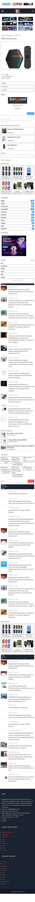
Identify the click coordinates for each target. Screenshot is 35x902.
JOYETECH (17, 228)
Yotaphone (4, 266)
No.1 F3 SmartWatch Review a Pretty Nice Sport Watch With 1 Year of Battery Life (21, 779)
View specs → (11, 132)
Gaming (17, 223)
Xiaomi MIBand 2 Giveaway (18, 494)
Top (2, 658)
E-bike (17, 220)
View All (32, 260)
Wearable (17, 217)
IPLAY (3, 848)
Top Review (4, 486)
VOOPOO (4, 837)
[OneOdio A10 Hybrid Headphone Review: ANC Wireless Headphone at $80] (4, 765)
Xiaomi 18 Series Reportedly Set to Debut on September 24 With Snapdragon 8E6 (20, 351)
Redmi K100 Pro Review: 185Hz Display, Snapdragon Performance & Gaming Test (20, 291)
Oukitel (4, 879)
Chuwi (3, 864)
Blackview (4, 866)
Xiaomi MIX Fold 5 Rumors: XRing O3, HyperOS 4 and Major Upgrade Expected (21, 327)
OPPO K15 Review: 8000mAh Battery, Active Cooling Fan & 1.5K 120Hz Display (20, 545)
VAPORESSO (5, 834)
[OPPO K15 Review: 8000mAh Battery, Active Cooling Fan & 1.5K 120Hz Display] (4, 542)
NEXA (3, 841)
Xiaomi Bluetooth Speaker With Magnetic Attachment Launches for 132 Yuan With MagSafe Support (20, 411)
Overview (5, 86)
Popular (3, 485)
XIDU (2, 274)
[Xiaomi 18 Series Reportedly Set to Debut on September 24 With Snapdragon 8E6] (4, 348)
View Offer (30, 113)
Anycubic (4, 875)
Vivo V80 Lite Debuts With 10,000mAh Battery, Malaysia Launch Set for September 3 (21, 688)
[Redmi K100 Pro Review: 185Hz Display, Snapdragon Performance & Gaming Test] (4, 288)
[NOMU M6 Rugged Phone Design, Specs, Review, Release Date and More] (4, 500)
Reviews (4, 90)
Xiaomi (3, 277)
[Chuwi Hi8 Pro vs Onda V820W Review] (4, 509)
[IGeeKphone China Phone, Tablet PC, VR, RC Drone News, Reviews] (17, 11)
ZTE (2, 263)
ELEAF (17, 226)
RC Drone (17, 215)
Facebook (4, 819)
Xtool (2, 271)
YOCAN (3, 269)
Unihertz (4, 870)
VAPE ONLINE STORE (7, 832)
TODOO (4, 850)
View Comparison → (11, 435)
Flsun (3, 873)
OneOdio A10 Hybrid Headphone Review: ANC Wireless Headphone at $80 (21, 768)
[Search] (32, 11)
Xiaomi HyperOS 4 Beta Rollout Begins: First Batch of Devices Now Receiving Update (20, 375)
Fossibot (4, 868)
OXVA (3, 839)
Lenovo (17, 125)
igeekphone (22, 891)
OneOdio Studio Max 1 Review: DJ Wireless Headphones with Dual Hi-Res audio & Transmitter (20, 757)
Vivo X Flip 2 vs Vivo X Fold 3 (15, 433)
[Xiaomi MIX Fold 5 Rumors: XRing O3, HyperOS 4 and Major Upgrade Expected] (4, 324)
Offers (4, 83)
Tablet (17, 203)
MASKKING (5, 843)
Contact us (4, 809)
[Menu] (3, 11)
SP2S (3, 846)
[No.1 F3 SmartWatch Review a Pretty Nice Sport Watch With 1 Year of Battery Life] (4, 776)
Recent (3, 655)
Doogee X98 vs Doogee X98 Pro (18, 440)
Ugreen (4, 884)
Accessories (9, 76)
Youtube (4, 821)
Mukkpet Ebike (6, 881)
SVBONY (4, 861)
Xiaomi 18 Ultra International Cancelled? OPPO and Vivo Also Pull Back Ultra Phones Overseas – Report (21, 316)
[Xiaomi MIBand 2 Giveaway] (4, 492)
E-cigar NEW (17, 209)
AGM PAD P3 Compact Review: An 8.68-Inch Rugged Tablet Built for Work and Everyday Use (19, 699)
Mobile (17, 201)
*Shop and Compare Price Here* (10, 817)
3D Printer (17, 212)
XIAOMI (2, 284)
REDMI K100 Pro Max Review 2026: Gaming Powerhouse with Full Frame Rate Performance (21, 400)
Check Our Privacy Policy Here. (10, 811)
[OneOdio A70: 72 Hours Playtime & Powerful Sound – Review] (4, 744)
